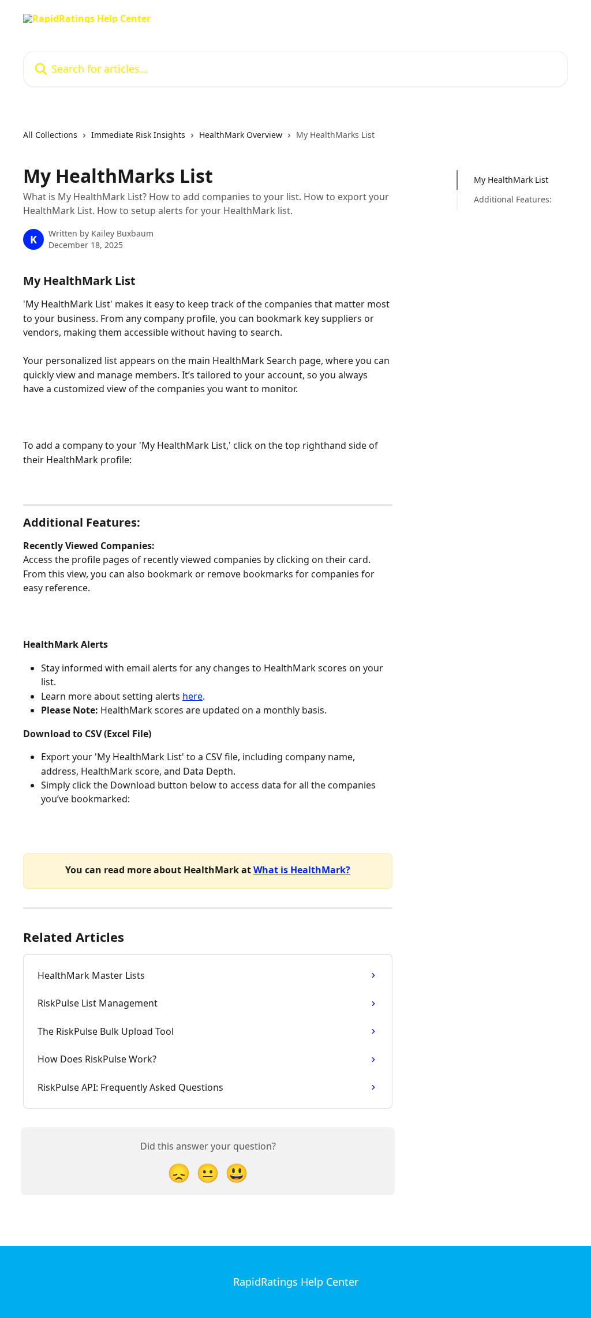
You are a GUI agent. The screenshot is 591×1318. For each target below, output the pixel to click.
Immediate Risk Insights (138, 134)
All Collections (50, 134)
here (192, 696)
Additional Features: (513, 199)
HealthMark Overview (240, 134)
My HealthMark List (511, 179)
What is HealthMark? (301, 869)
